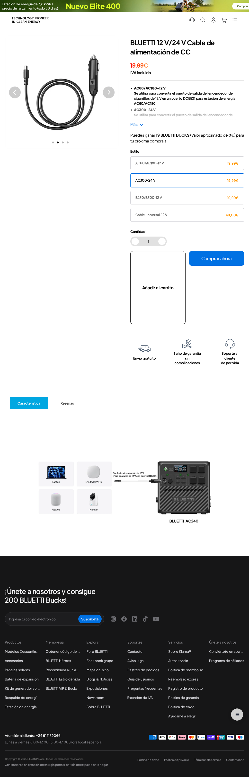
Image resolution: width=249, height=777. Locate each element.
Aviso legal (135, 660)
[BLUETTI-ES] (30, 20)
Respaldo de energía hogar (22, 697)
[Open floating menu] (237, 714)
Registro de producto (185, 688)
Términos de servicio (207, 760)
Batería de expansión (22, 679)
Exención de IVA (140, 697)
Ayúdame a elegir (182, 716)
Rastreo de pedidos (143, 670)
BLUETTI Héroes (58, 660)
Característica (29, 403)
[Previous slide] (15, 92)
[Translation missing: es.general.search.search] (202, 20)
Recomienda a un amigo (63, 670)
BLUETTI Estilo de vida (63, 679)
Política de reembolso (185, 670)
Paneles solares (17, 670)
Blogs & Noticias (99, 679)
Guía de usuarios (140, 679)
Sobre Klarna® (179, 651)
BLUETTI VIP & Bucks (62, 688)
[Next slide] (109, 92)
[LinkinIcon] (134, 619)
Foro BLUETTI (97, 651)
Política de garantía (183, 697)
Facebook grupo (100, 660)
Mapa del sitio (98, 670)
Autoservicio (178, 660)
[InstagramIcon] (113, 619)
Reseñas (67, 403)
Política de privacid (176, 760)
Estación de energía (21, 707)
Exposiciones (97, 688)
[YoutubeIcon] (156, 619)
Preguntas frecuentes (144, 688)
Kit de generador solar (22, 688)
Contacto (134, 651)
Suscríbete (90, 619)
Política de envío (181, 707)
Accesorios (14, 660)
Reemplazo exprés (183, 679)
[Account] (213, 20)
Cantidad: (138, 231)
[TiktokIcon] (145, 619)
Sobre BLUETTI (98, 707)
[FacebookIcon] (124, 619)
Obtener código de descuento (63, 651)
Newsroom (95, 697)
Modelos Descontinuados (22, 651)
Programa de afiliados (226, 660)
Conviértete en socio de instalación (226, 651)
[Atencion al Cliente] (192, 20)
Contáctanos (235, 760)
